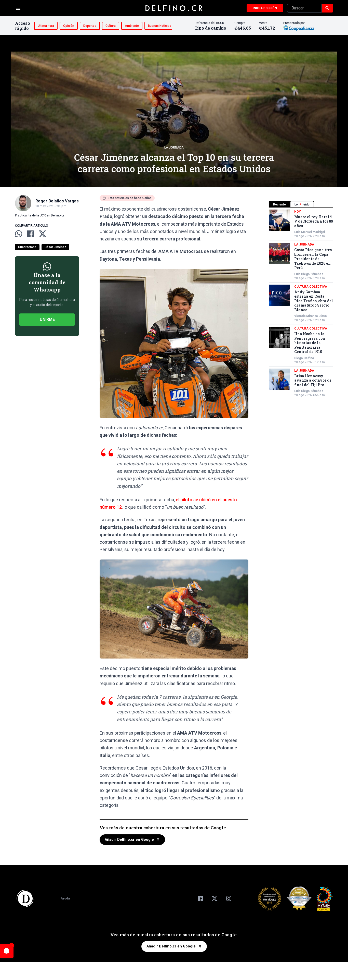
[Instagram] (229, 898)
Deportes (89, 26)
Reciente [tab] (279, 204)
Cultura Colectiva (310, 286)
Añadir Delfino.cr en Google (129, 839)
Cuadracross (27, 247)
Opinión (68, 26)
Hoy (297, 211)
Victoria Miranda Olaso (310, 316)
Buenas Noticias (159, 26)
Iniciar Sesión (265, 8)
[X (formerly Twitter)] (214, 898)
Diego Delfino (304, 358)
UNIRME (47, 319)
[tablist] (301, 204)
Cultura (110, 26)
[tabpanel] (301, 303)
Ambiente (132, 26)
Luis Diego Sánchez (308, 274)
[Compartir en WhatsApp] (18, 233)
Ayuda (65, 898)
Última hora (46, 26)
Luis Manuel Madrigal (309, 232)
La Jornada (174, 147)
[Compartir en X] (42, 234)
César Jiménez (55, 247)
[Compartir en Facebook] (30, 234)
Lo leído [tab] (302, 204)
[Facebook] (200, 898)
